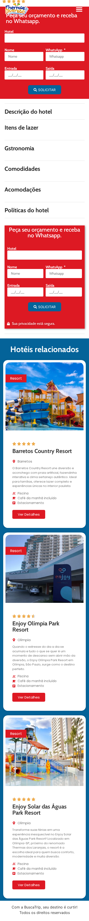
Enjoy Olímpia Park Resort (35, 626)
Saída (50, 68)
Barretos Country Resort (42, 451)
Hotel (9, 31)
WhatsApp (54, 50)
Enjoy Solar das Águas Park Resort (39, 809)
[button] (79, 9)
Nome (9, 50)
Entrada (11, 68)
